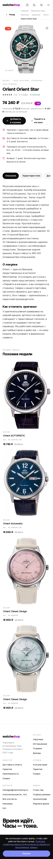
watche (11, 5)
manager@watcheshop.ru (15, 790)
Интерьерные (40, 744)
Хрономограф (40, 799)
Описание (10, 175)
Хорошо (26, 853)
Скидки (6, 778)
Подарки (37, 748)
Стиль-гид (38, 790)
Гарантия (7, 769)
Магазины (7, 803)
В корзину (25, 425)
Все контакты (10, 799)
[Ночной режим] (34, 5)
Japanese (36, 15)
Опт (5, 808)
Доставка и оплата (12, 764)
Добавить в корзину (15, 121)
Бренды (37, 753)
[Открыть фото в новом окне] (47, 28)
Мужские (25, 15)
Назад (12, 14)
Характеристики (31, 175)
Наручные (38, 739)
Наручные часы (38, 11)
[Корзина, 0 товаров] (41, 5)
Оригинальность (11, 773)
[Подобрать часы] (27, 5)
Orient (46, 15)
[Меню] (48, 5)
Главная (24, 11)
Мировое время (41, 803)
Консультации (40, 764)
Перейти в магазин (39, 121)
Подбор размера (41, 794)
